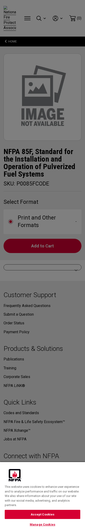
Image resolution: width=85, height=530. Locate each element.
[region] (42, 496)
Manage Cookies (42, 524)
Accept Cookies (43, 514)
